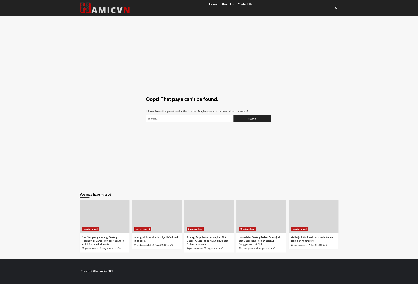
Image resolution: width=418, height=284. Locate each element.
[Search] (336, 8)
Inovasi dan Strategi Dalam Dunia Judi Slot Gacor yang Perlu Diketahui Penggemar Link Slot (259, 241)
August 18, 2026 (109, 248)
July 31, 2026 (316, 245)
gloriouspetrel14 (91, 248)
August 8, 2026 (213, 248)
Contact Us (245, 4)
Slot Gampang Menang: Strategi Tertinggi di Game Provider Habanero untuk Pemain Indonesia (103, 241)
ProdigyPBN (106, 270)
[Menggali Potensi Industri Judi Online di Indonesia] (157, 216)
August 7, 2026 (265, 248)
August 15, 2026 (162, 245)
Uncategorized (91, 229)
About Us (227, 4)
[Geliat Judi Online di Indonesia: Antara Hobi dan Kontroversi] (313, 216)
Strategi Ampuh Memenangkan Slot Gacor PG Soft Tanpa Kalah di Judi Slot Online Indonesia (207, 241)
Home (213, 4)
